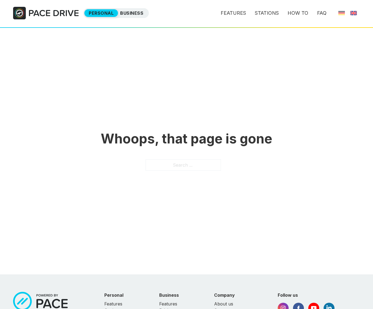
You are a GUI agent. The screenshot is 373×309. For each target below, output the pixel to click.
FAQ (322, 13)
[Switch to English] (354, 13)
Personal (101, 13)
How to (298, 13)
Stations (267, 13)
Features (233, 13)
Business (131, 13)
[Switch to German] (342, 13)
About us (223, 304)
